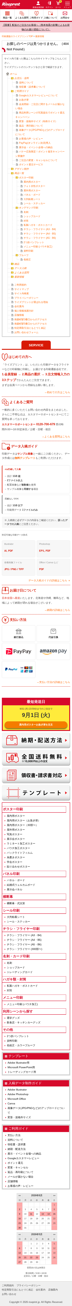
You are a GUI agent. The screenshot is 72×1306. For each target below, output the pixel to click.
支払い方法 (14, 1135)
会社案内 (19, 306)
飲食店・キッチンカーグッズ (23, 1022)
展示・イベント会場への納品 (24, 1153)
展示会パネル (14, 889)
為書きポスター (16, 857)
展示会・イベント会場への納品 (36, 147)
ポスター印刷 (26, 177)
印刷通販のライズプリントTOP (17, 36)
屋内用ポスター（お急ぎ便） (23, 820)
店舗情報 (19, 315)
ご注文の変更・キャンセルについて (38, 160)
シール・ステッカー (34, 203)
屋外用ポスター (32, 190)
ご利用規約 (20, 284)
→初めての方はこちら (57, 392)
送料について (26, 82)
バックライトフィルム (20, 852)
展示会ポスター (16, 838)
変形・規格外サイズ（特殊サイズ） (38, 121)
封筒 (26, 220)
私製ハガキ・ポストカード (38, 225)
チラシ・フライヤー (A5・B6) (40, 238)
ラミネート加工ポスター (21, 843)
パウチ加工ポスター (18, 848)
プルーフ (24, 255)
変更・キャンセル (18, 1167)
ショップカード (32, 216)
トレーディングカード (20, 972)
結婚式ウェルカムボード (21, 884)
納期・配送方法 (17, 1149)
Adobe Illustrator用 (18, 1062)
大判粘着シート (32, 199)
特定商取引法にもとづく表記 (30, 328)
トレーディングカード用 (22, 1071)
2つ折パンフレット (34, 242)
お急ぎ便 (24, 99)
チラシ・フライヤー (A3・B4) (40, 229)
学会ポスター (14, 861)
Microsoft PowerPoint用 (21, 1067)
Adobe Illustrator (17, 1089)
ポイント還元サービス (31, 164)
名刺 (26, 212)
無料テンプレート (25, 458)
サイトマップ (21, 289)
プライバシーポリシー (26, 297)
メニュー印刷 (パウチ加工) (38, 246)
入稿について (50, 17)
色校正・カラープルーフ (21, 1045)
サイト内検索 (21, 293)
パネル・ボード (32, 194)
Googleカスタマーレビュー (23, 1158)
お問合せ (65, 17)
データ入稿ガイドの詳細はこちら (47, 580)
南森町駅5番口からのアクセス (30, 323)
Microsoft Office (17, 1098)
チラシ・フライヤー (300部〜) (24, 949)
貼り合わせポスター (18, 866)
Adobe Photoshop (18, 1094)
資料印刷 (28, 250)
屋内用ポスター (32, 181)
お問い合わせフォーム (26, 332)
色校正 (27, 259)
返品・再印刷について (31, 125)
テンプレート (18, 1056)
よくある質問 (21, 17)
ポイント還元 (15, 1162)
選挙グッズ (13, 1017)
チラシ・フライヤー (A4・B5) (40, 233)
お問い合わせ (9, 1294)
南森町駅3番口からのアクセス (30, 319)
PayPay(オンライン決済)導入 (35, 143)
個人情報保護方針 (24, 310)
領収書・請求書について (32, 86)
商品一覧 (7, 17)
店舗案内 (53, 1289)
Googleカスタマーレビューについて (38, 95)
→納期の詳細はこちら (57, 609)
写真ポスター (14, 834)
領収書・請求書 (17, 1144)
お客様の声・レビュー (31, 138)
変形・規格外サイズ (19, 1117)
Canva (11, 1103)
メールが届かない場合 (20, 1176)
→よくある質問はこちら (56, 436)
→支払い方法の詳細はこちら (53, 682)
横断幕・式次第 (16, 903)
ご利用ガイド (36, 17)
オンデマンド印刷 (28, 207)
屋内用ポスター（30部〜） (22, 825)
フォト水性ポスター (34, 186)
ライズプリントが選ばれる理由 (31, 302)
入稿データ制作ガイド (25, 1083)
